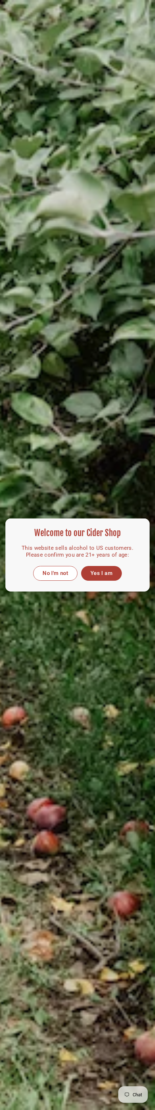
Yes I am (101, 573)
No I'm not (55, 573)
